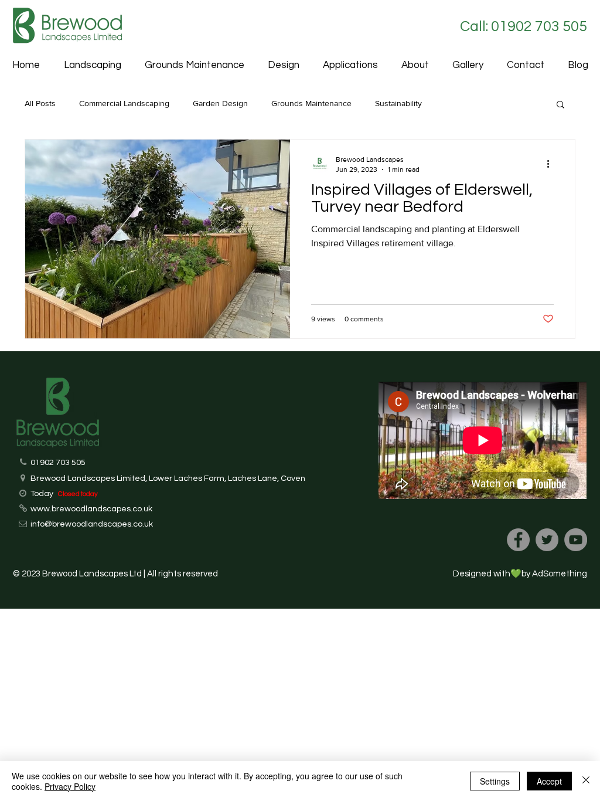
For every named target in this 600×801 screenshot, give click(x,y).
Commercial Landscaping (124, 103)
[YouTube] (575, 539)
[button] (350, 65)
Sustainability (398, 103)
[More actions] (552, 164)
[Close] (586, 781)
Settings (495, 781)
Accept (549, 781)
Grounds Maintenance (311, 103)
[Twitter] (547, 539)
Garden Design (220, 103)
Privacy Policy (70, 786)
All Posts (40, 103)
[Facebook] (518, 539)
